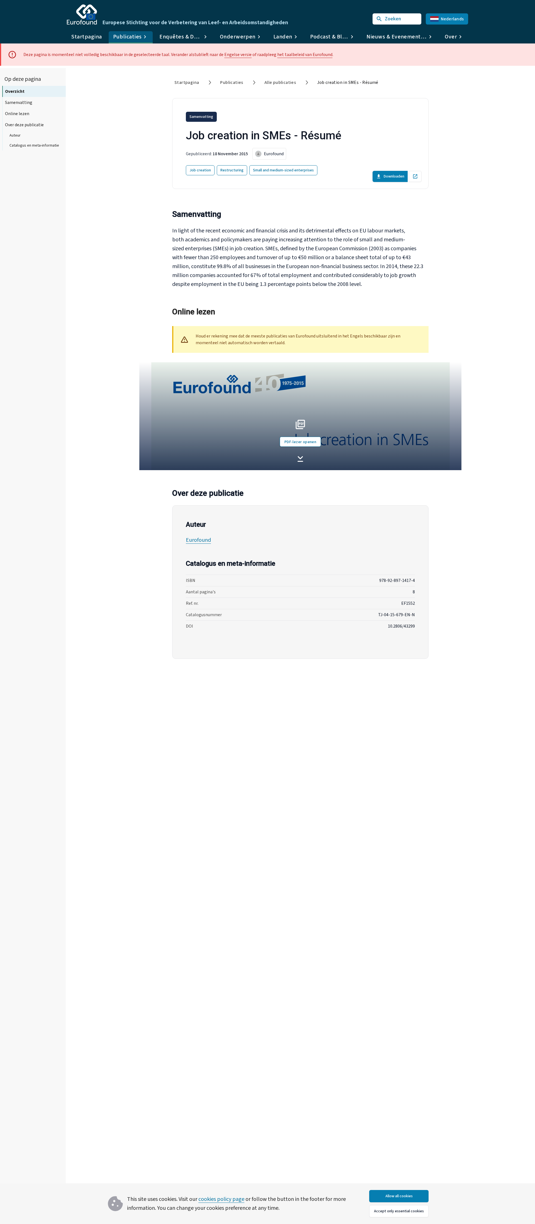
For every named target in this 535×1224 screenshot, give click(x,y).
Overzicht (15, 91)
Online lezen (17, 114)
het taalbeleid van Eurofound (304, 55)
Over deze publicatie (24, 125)
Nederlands (452, 19)
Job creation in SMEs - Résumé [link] (347, 82)
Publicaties (231, 82)
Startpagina (86, 37)
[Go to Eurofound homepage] (82, 14)
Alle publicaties (280, 82)
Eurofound (198, 540)
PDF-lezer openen (300, 442)
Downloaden (394, 176)
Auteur (15, 135)
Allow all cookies (399, 1196)
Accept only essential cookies (399, 1211)
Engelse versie (238, 55)
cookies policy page (221, 1199)
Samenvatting (18, 102)
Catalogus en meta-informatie (34, 145)
